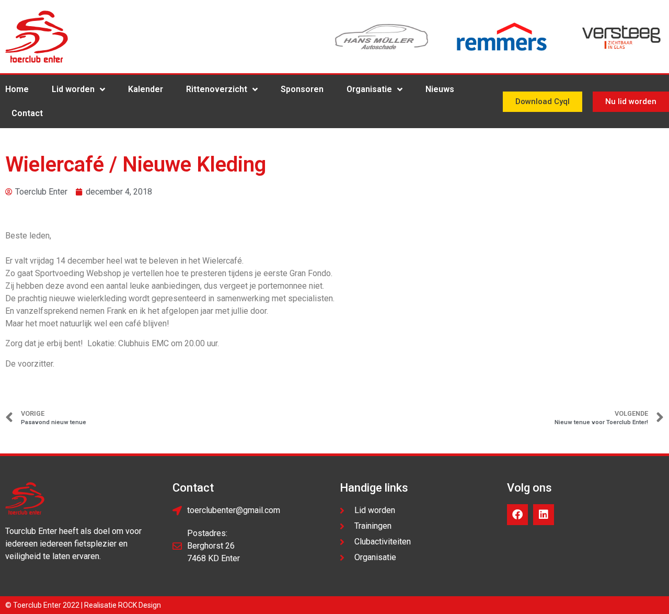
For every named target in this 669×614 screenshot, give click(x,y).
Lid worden (73, 89)
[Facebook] (517, 514)
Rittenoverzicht (216, 89)
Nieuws (439, 89)
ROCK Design (139, 605)
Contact (27, 113)
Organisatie (369, 89)
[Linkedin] (543, 514)
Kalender (145, 89)
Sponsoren (302, 89)
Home (17, 89)
